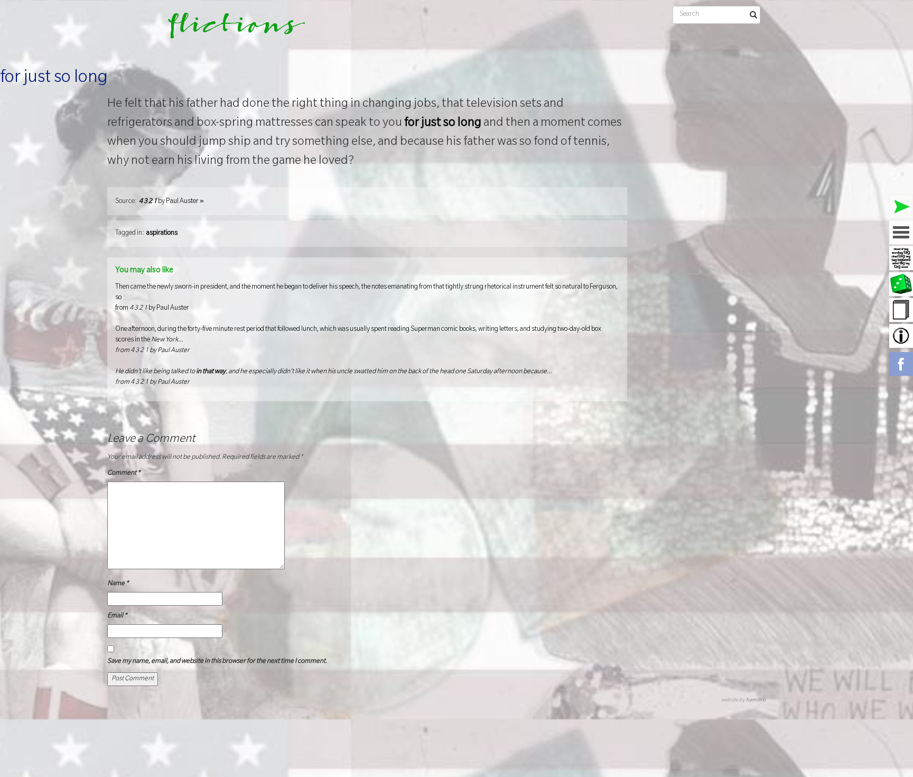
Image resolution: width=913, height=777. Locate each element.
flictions (229, 29)
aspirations (162, 233)
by (171, 202)
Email (117, 616)
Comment (124, 473)
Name (118, 584)
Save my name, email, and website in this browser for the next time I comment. (217, 661)
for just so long (54, 78)
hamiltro (756, 701)
